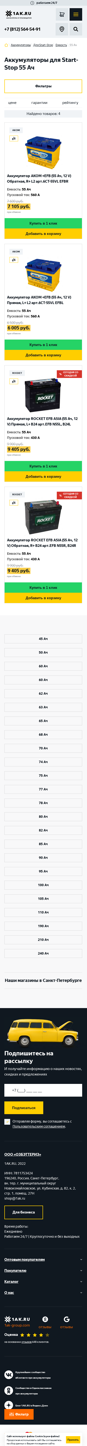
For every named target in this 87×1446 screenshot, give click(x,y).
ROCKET (17, 373)
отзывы (45, 1327)
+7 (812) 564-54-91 (22, 29)
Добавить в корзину (43, 234)
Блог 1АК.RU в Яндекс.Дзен (31, 1405)
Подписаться (24, 1108)
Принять (73, 1439)
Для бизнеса (24, 1212)
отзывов (27, 1342)
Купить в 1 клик (43, 223)
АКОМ (16, 130)
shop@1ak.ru (14, 1198)
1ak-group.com (17, 1325)
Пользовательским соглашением (39, 1126)
